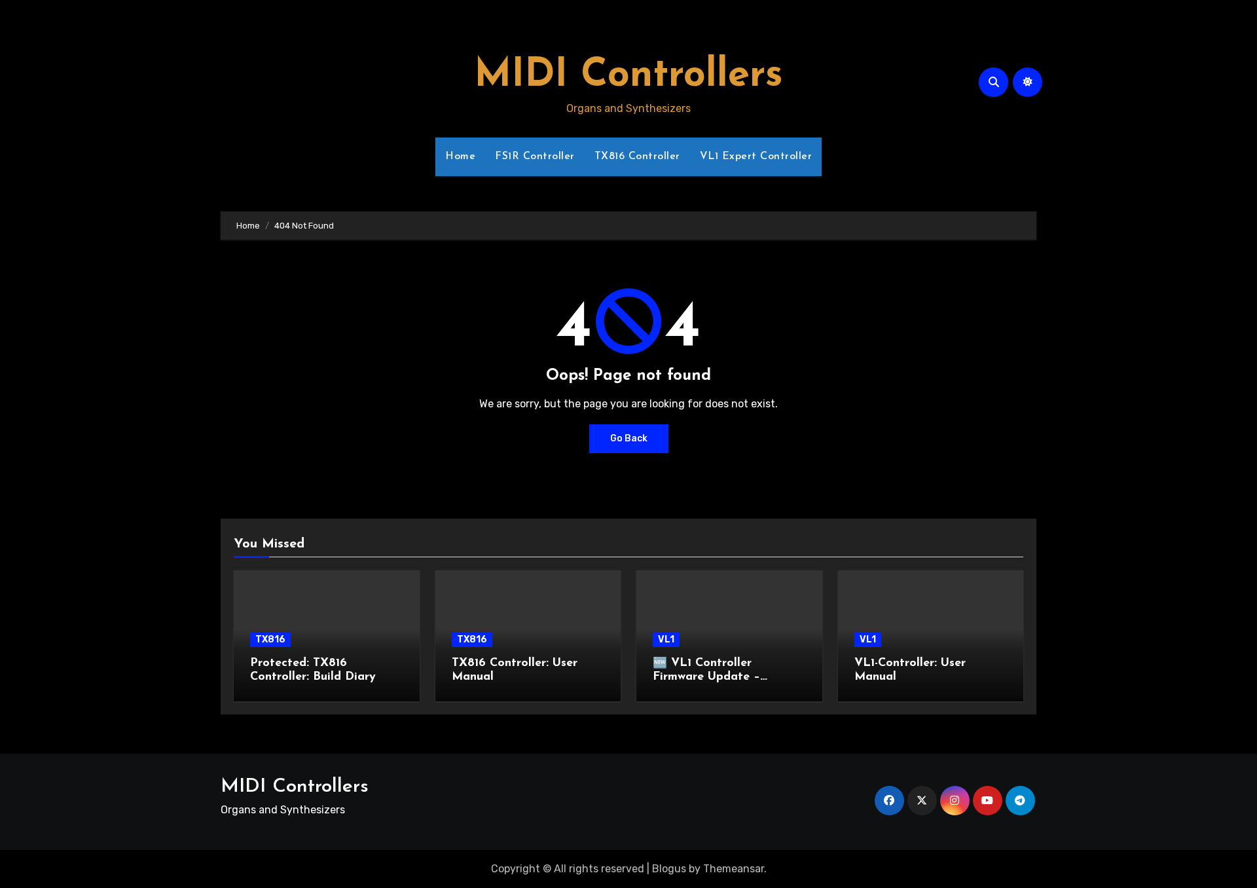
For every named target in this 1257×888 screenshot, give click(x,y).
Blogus (669, 868)
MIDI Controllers (628, 76)
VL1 (666, 639)
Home (460, 156)
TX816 (270, 639)
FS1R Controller (535, 156)
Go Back (628, 438)
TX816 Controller (637, 156)
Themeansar (733, 868)
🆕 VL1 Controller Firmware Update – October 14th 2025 (706, 677)
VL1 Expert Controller (756, 156)
